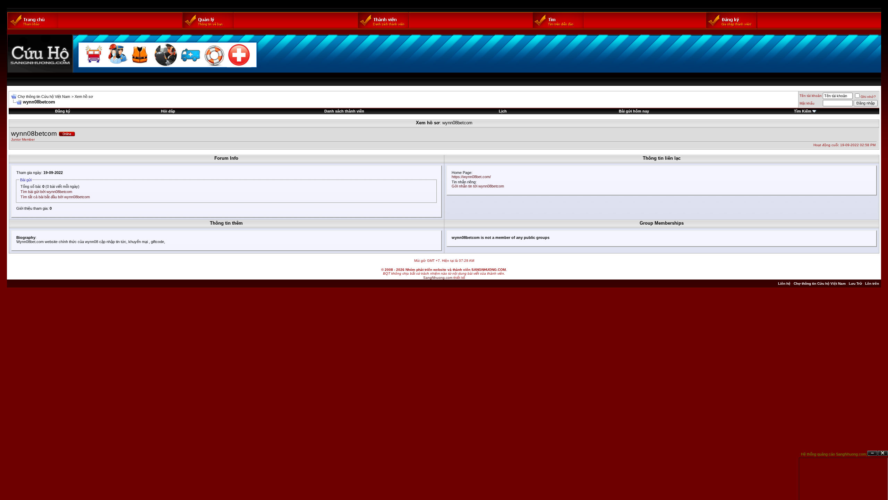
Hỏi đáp (168, 111)
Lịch (503, 111)
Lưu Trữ (855, 283)
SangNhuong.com (437, 278)
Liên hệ (784, 283)
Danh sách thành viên (344, 111)
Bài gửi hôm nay (634, 111)
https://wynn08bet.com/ (471, 177)
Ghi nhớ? (868, 97)
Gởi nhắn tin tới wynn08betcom (478, 186)
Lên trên (872, 283)
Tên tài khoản (811, 96)
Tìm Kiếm (802, 111)
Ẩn (872, 453)
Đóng (883, 453)
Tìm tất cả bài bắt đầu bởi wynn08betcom (55, 197)
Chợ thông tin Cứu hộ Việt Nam (44, 96)
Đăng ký (62, 111)
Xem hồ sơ (84, 96)
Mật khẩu (807, 103)
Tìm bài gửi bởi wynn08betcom (46, 192)
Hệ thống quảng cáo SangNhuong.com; (834, 454)
